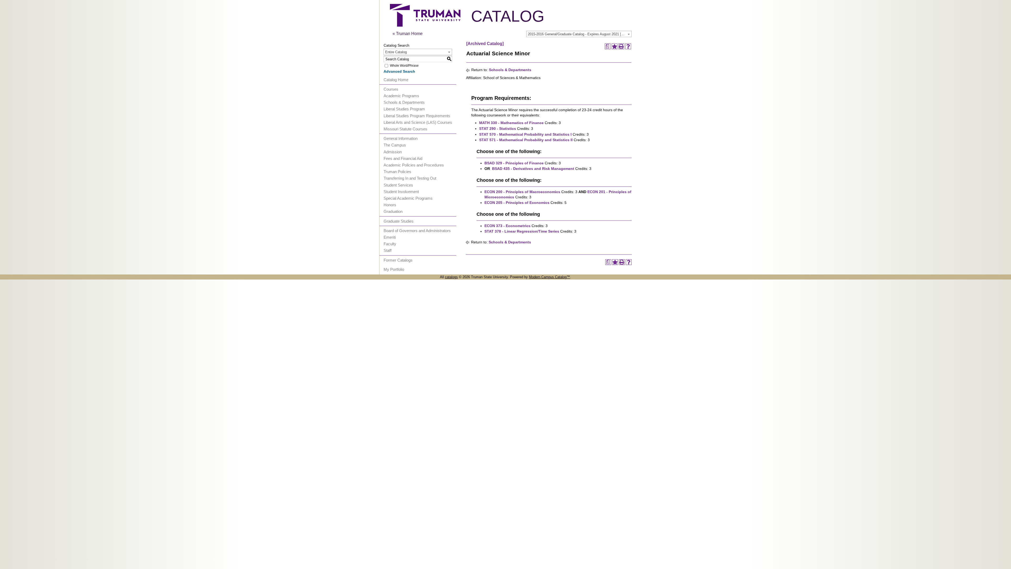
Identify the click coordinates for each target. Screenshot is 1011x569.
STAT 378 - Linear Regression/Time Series (521, 231)
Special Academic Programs (408, 198)
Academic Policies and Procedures (414, 165)
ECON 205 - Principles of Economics (516, 202)
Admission (393, 152)
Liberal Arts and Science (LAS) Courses (418, 122)
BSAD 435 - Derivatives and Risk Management (533, 168)
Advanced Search (399, 71)
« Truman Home (408, 33)
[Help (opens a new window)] (628, 46)
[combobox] (579, 34)
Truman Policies (397, 171)
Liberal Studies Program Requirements (417, 116)
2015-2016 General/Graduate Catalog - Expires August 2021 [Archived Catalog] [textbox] (579, 34)
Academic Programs (401, 96)
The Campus (395, 145)
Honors (390, 205)
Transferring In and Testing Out (410, 178)
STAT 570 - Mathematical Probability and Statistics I (525, 134)
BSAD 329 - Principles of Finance (514, 163)
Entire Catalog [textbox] (396, 52)
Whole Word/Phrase (404, 65)
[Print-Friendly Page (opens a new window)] (621, 46)
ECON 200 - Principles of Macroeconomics (522, 192)
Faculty (390, 244)
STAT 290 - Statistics (497, 128)
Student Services (398, 185)
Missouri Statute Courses (405, 129)
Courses (391, 89)
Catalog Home (396, 79)
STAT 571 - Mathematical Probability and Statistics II (526, 140)
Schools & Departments (404, 102)
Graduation (393, 211)
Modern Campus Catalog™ (549, 277)
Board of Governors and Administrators (417, 230)
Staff (387, 250)
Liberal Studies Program (404, 109)
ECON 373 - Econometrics (507, 226)
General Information (401, 138)
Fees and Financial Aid (403, 158)
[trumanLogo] (425, 25)
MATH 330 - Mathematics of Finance (511, 123)
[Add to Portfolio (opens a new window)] (614, 46)
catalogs (451, 277)
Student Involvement (401, 191)
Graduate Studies (399, 221)
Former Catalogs (398, 260)
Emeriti (390, 237)
